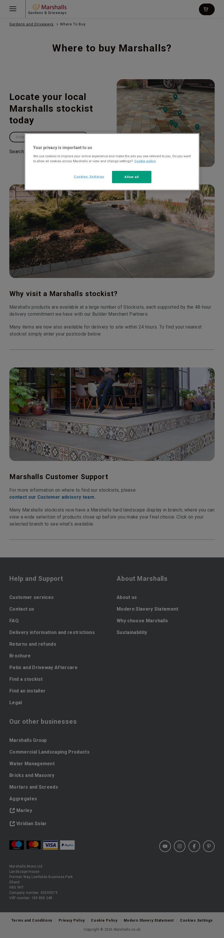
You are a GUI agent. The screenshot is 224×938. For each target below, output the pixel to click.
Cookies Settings (89, 177)
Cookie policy (145, 161)
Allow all (132, 177)
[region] (112, 162)
